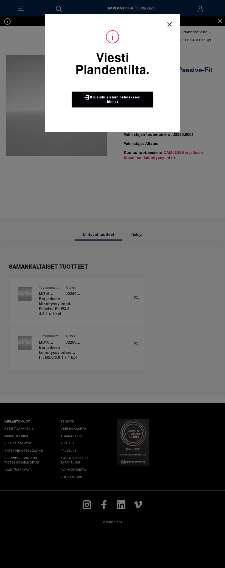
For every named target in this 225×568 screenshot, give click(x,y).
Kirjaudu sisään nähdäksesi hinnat (114, 99)
